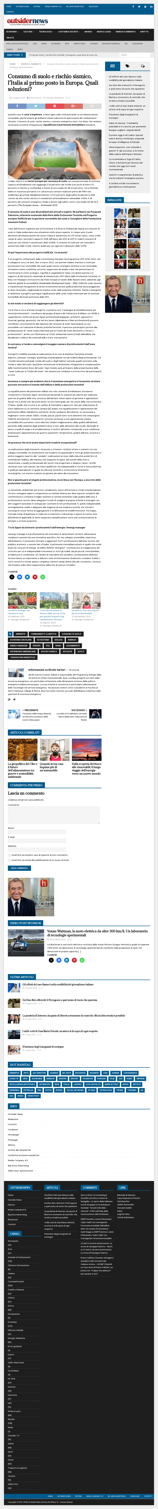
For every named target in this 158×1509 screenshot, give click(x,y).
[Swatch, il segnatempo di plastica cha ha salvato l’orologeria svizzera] (134, 254)
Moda (44, 43)
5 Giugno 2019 (18, 97)
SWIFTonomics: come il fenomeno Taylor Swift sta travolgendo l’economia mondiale (97, 1235)
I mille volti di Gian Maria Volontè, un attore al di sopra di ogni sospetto (127, 107)
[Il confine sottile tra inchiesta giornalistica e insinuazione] (120, 264)
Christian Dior (123, 1201)
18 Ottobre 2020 (57, 939)
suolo (81, 651)
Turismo (94, 43)
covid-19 (13, 1078)
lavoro (77, 1084)
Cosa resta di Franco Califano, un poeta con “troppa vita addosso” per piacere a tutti (97, 1270)
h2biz (129, 1078)
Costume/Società (16, 1281)
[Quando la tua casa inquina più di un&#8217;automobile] (86, 600)
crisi (25, 1078)
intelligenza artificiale (22, 1084)
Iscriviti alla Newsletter (19, 1150)
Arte (67, 43)
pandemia (14, 1090)
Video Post (13, 1484)
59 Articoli (74, 670)
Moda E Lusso (104, 31)
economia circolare (20, 639)
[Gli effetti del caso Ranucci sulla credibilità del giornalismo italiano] (120, 213)
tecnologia (105, 1090)
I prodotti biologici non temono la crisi (19, 612)
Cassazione (137, 43)
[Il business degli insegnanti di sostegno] (120, 233)
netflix (137, 1084)
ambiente (20, 634)
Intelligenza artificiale (17, 43)
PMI (126, 43)
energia (72, 639)
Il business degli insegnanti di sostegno (43, 1046)
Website (12, 846)
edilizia (58, 639)
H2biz (120, 1211)
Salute (10, 37)
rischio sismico (49, 651)
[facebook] (133, 6)
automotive (39, 1073)
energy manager (18, 645)
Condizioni (13, 1129)
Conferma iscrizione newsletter (24, 1155)
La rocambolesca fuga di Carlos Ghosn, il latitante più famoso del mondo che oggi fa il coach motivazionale (125, 164)
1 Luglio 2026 (30, 1050)
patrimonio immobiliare (22, 651)
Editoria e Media (15, 1330)
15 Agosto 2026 (31, 1003)
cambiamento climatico (43, 634)
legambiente (73, 645)
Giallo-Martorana (16, 1362)
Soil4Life (67, 651)
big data (66, 1073)
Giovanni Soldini (124, 1207)
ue (142, 1090)
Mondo (88, 31)
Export (11, 1354)
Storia (10, 1459)
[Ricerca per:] (134, 55)
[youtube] (145, 6)
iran (57, 1084)
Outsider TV (13, 1435)
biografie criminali (111, 43)
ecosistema (43, 639)
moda (126, 1084)
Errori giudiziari (15, 1346)
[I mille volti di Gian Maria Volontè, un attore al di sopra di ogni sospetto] (134, 223)
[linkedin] (151, 6)
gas (120, 1078)
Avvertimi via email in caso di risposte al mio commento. (40, 855)
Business (94, 1073)
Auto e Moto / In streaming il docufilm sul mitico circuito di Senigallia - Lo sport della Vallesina (96, 1198)
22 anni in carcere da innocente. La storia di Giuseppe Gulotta (96, 1251)
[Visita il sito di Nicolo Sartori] (9, 699)
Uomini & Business (125, 1217)
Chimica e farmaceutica (18, 1265)
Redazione (93, 6)
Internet (12, 1387)
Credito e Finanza (16, 1289)
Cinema (9, 49)
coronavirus (130, 1073)
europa (36, 645)
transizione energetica (22, 657)
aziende (54, 1073)
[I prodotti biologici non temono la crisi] (22, 600)
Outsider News (22, 6)
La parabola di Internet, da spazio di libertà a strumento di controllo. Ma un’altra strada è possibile (127, 97)
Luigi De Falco (123, 1214)
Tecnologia (45, 31)
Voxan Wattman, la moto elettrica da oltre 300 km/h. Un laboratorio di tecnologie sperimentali (97, 933)
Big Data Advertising (75, 6)
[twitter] (139, 6)
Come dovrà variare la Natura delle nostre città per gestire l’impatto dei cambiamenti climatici (52, 615)
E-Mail (11, 837)
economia (37, 1078)
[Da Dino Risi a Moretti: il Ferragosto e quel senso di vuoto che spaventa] (134, 213)
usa (11, 1095)
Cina (35, 43)
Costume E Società (68, 31)
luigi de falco (93, 1084)
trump (119, 1090)
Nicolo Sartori (35, 97)
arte (25, 1073)
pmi (39, 1090)
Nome (11, 828)
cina (105, 1073)
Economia (11, 31)
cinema (115, 1073)
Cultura (27, 31)
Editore (37, 6)
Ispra (58, 645)
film (112, 1078)
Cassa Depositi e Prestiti (128, 1198)
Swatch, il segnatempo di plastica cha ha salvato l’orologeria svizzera (126, 176)
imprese (141, 1078)
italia (66, 1084)
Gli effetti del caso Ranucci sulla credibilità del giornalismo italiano (125, 78)
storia (91, 1090)
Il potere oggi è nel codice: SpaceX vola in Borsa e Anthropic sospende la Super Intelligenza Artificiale (126, 138)
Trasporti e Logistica (17, 1468)
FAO (48, 645)
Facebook (88, 1078)
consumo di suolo (71, 634)
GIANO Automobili (125, 1204)
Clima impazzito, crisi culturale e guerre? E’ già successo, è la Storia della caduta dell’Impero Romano (126, 150)
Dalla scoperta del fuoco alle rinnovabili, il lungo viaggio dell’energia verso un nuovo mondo (86, 768)
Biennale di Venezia (126, 1195)
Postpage (13, 1140)
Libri (10, 1403)
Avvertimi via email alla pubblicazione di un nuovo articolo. (40, 860)
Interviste (12, 1395)
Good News (13, 1370)
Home (8, 6)
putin (48, 1090)
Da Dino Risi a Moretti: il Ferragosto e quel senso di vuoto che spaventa (127, 87)
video (20, 1095)
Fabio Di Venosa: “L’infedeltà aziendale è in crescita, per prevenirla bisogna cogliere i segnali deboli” (127, 126)
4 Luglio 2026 (30, 1034)
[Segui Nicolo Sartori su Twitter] (13, 699)
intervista (44, 1084)
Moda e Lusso (14, 1411)
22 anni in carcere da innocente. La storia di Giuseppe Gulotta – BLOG (96, 1245)
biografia (80, 1073)
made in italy (111, 1084)
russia (59, 1090)
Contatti (10, 11)
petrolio (28, 1090)
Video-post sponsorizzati (20, 1170)
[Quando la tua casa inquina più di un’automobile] (54, 750)
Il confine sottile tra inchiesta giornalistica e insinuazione (124, 185)
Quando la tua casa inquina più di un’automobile (85, 612)
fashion (101, 1078)
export (74, 1078)
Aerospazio (13, 1241)
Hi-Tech (11, 1378)
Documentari (14, 1314)
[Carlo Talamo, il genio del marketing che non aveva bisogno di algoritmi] (134, 264)
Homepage (13, 1134)
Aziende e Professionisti (19, 1257)
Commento (13, 805)
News (10, 1427)
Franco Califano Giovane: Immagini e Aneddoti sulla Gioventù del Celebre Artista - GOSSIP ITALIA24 (97, 1261)
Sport (20, 49)
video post (33, 1095)
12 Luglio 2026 (30, 1019)
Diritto (144, 31)
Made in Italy (79, 43)
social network (75, 1090)
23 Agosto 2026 (31, 988)
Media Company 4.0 (53, 6)
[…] (79, 951)
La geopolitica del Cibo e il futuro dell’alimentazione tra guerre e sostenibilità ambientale (22, 770)
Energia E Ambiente (125, 31)
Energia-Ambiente (55, 97)
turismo (131, 1090)
